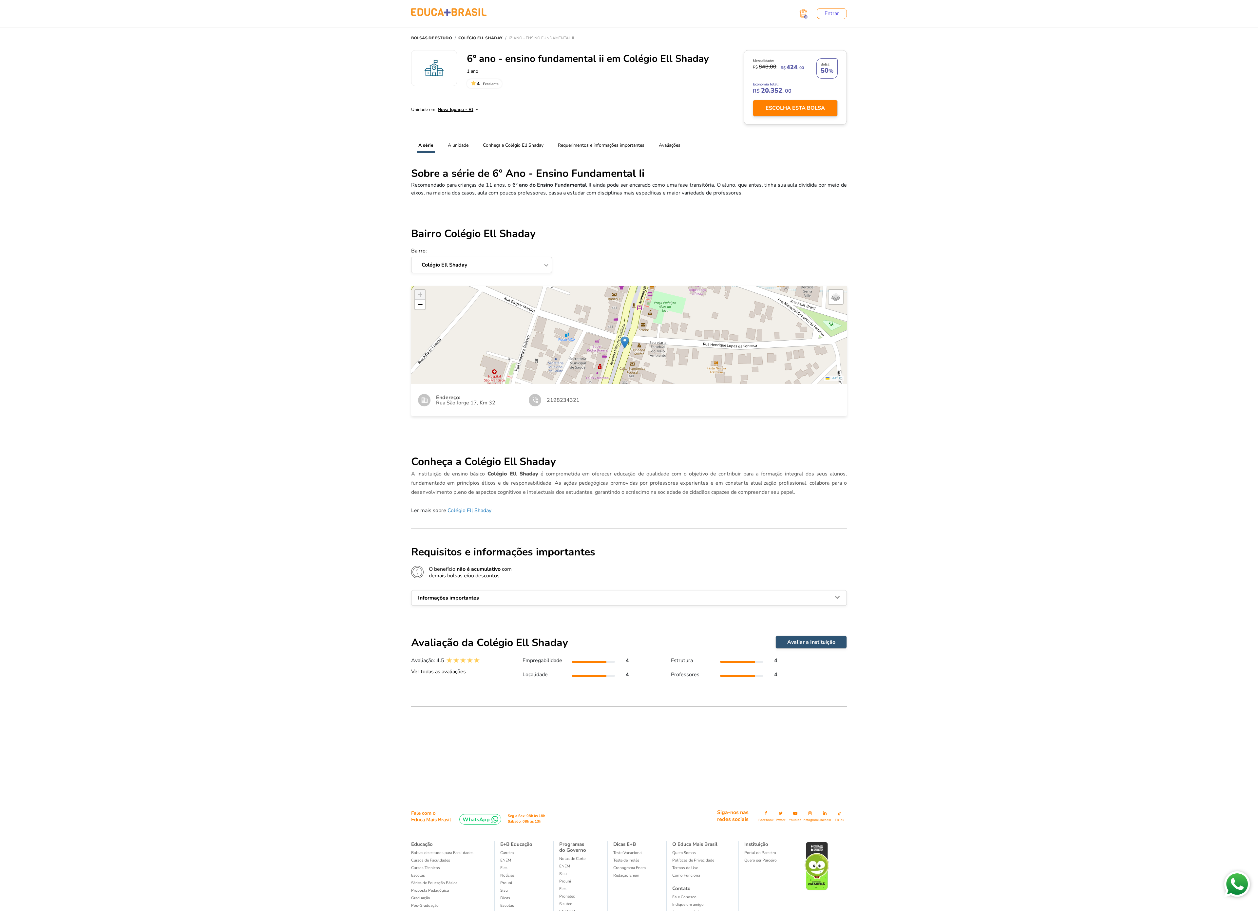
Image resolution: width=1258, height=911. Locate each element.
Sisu (504, 890)
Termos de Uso (685, 867)
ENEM (505, 860)
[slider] (463, 660)
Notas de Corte (572, 858)
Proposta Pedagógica (430, 890)
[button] (624, 342)
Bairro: (439, 258)
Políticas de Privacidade (693, 860)
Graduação (420, 898)
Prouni (506, 882)
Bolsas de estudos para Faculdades (442, 852)
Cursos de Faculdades (430, 860)
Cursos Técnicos (425, 867)
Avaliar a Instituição (811, 642)
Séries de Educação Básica (434, 882)
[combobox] (454, 107)
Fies (503, 867)
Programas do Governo (572, 847)
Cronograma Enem (629, 867)
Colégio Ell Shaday (469, 510)
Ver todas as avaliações (438, 671)
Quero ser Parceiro (760, 860)
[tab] (629, 597)
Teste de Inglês (626, 860)
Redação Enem (626, 875)
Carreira (507, 852)
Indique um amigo (688, 904)
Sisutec (565, 903)
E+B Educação (516, 844)
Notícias (507, 875)
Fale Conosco (684, 897)
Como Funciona (686, 875)
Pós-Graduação (425, 905)
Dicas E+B (624, 844)
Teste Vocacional (628, 852)
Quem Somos (684, 852)
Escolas (418, 875)
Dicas (505, 898)
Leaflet (835, 378)
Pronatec (567, 896)
